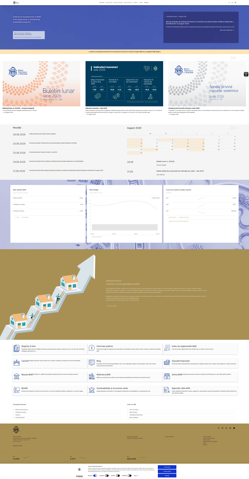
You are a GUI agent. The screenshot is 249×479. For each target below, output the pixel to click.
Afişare (135, 475)
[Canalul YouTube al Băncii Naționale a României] (222, 430)
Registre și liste (28, 346)
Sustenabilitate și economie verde (112, 388)
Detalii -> (158, 51)
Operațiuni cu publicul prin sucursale (135, 438)
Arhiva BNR (177, 374)
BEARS (24, 388)
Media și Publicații (128, 2)
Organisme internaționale (136, 414)
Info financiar (25, 217)
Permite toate (167, 467)
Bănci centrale (133, 412)
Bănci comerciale (134, 417)
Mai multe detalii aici (226, 30)
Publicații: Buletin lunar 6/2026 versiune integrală (42, 133)
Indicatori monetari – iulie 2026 (96, 108)
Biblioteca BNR (103, 374)
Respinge (167, 475)
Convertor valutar (184, 217)
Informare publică (105, 346)
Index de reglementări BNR (184, 346)
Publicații (17, 414)
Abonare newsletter (169, 436)
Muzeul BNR (27, 374)
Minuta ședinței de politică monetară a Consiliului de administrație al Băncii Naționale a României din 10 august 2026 (200, 23)
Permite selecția (167, 471)
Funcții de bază (109, 2)
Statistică (135, 2)
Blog (99, 361)
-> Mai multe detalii (111, 306)
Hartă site (205, 444)
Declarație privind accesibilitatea (210, 441)
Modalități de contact (17, 445)
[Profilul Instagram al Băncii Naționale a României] (230, 430)
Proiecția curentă (96, 236)
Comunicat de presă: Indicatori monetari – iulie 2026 (43, 152)
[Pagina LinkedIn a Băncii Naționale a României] (226, 430)
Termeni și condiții (207, 436)
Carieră (24, 361)
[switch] (107, 476)
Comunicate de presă (20, 412)
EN (232, 2)
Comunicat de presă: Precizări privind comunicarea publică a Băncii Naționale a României (53, 143)
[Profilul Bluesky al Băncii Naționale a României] (234, 430)
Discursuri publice (20, 417)
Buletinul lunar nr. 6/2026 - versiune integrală (18, 108)
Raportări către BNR (181, 388)
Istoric (17, 217)
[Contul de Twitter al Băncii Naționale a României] (219, 430)
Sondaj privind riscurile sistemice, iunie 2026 (184, 108)
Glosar (204, 443)
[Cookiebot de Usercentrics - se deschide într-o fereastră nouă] (79, 476)
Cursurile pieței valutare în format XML (178, 221)
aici (40, 37)
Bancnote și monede (118, 2)
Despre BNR (101, 2)
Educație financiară (180, 361)
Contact (141, 2)
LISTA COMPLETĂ (172, 217)
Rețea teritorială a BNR (132, 436)
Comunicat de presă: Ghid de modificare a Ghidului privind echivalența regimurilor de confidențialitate (56, 161)
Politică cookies (206, 439)
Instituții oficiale (134, 409)
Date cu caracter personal (209, 438)
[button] (235, 2)
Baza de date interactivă (21, 409)
